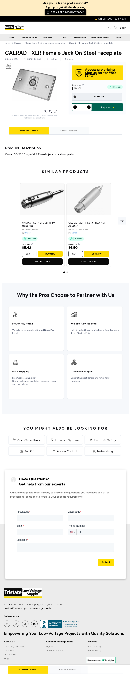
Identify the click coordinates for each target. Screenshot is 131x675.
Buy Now (50, 253)
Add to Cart (42, 261)
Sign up (91, 73)
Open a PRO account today (67, 12)
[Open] (33, 254)
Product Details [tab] (29, 130)
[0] (115, 28)
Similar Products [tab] (68, 130)
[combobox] (28, 254)
